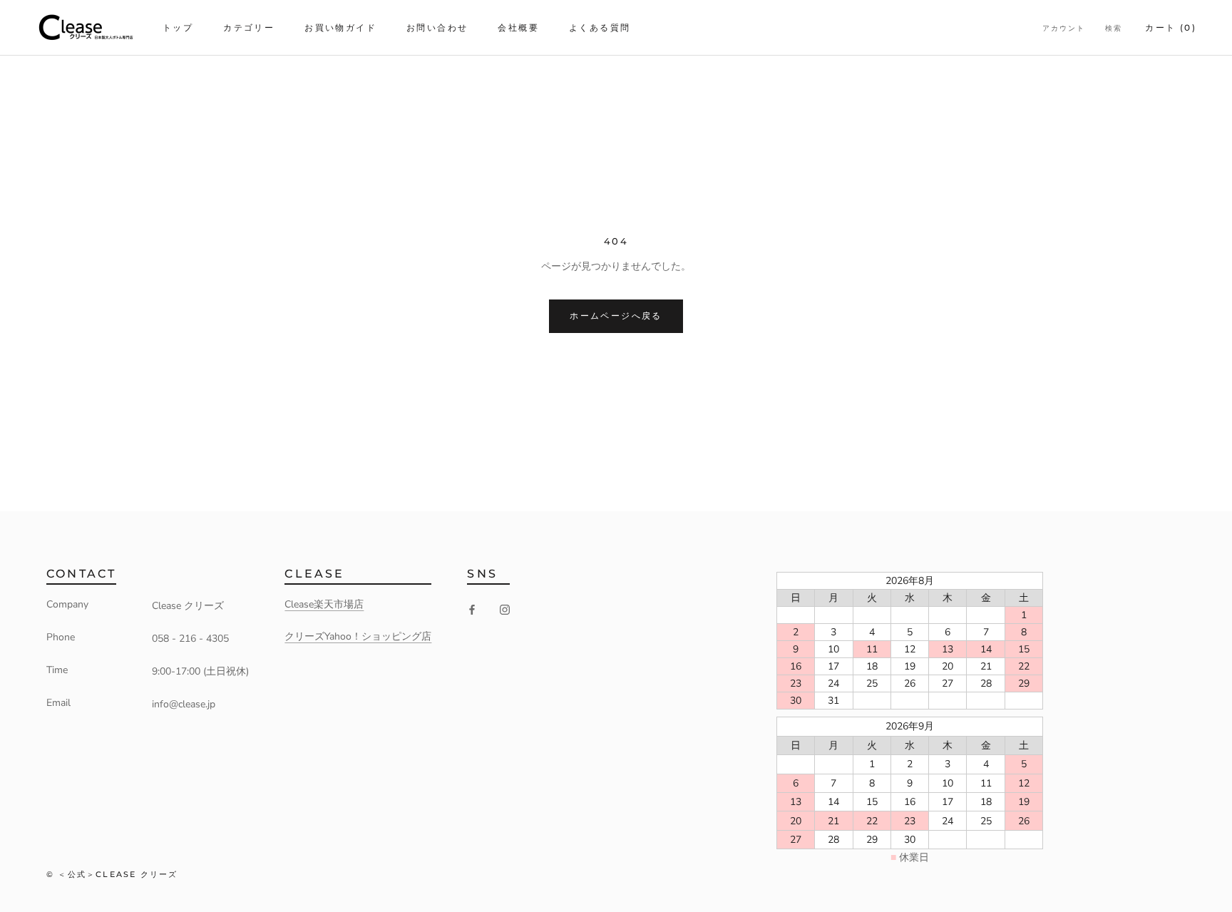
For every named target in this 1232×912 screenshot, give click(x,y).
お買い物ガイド (340, 27)
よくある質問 (599, 27)
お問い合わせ (437, 27)
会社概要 (518, 27)
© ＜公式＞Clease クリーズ (112, 874)
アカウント (1063, 28)
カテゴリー (248, 27)
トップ (178, 27)
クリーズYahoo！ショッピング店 (357, 636)
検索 (1113, 28)
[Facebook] (472, 608)
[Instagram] (505, 608)
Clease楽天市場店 (324, 604)
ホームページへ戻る (616, 315)
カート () (1170, 27)
